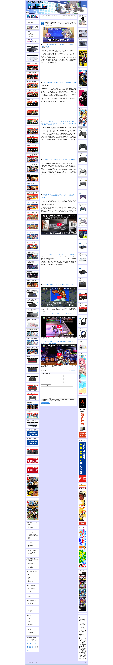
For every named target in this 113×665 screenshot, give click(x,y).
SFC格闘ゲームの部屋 (32, 534)
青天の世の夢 (30, 567)
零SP (83, 654)
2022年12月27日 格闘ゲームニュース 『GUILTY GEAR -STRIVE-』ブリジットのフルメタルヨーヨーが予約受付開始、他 (67, 17)
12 (30, 644)
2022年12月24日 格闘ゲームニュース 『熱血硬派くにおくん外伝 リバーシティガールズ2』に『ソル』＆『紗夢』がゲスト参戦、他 (50, 17)
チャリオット (82, 635)
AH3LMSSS (82, 617)
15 (35, 644)
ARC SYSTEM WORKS (32, 617)
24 (27, 647)
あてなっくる (30, 526)
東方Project (81, 649)
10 (27, 644)
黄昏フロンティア (31, 581)
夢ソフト (29, 578)
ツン (29, 564)
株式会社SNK (30, 624)
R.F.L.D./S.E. (30, 596)
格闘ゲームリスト (31, 22)
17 (27, 646)
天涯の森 (29, 591)
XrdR (81, 626)
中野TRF (81, 643)
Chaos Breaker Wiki (31, 561)
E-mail (45, 379)
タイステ (82, 634)
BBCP (83, 619)
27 (32, 647)
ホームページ (44, 382)
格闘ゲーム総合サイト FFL (32, 662)
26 (30, 647)
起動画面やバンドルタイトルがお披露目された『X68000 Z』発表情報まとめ (58, 194)
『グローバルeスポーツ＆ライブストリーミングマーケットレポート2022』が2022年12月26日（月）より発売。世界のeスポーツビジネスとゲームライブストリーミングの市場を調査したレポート (58, 123)
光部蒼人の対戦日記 (31, 555)
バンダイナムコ (30, 622)
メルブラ (81, 641)
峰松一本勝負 (30, 545)
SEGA (29, 621)
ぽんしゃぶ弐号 (30, 563)
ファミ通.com (30, 632)
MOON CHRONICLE (31, 588)
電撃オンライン (30, 634)
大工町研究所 (30, 527)
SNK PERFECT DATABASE (33, 535)
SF (84, 624)
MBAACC (81, 624)
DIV (28, 574)
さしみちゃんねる (31, 610)
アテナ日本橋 (83, 627)
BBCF (80, 619)
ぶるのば (29, 611)
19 (30, 646)
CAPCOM (29, 618)
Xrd (79, 626)
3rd (79, 617)
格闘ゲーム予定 (30, 34)
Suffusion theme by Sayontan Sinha (81, 662)
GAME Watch (30, 629)
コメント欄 (46, 385)
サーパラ (84, 631)
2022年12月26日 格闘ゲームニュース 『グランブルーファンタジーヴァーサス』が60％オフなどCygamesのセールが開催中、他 (60, 23)
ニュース (47, 25)
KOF (82, 622)
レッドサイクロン (31, 566)
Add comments (72, 370)
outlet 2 (29, 608)
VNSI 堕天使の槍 (31, 602)
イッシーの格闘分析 (31, 552)
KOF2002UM (81, 623)
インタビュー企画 (31, 33)
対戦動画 (83, 648)
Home (27, 12)
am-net (29, 524)
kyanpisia (29, 575)
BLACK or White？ (31, 543)
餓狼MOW (81, 656)
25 (29, 647)
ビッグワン (82, 639)
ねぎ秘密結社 (30, 603)
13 (32, 644)
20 (32, 646)
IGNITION (82, 620)
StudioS (29, 577)
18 (29, 646)
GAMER (29, 631)
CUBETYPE (30, 573)
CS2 (79, 620)
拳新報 (29, 538)
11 (29, 644)
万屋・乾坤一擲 (30, 553)
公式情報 (50, 25)
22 (35, 646)
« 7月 (28, 650)
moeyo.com (30, 587)
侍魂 (83, 644)
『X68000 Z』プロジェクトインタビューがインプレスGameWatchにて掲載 (58, 254)
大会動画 (82, 647)
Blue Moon (30, 560)
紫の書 (29, 546)
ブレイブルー (82, 639)
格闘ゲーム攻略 (30, 36)
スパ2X (80, 633)
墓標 (29, 537)
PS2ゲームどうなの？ (32, 532)
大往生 (29, 580)
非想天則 (84, 655)
